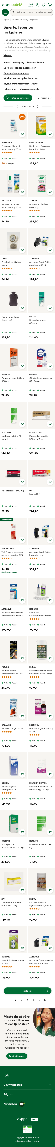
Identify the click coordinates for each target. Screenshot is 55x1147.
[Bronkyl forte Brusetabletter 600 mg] (13, 823)
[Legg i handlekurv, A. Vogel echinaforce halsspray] (50, 192)
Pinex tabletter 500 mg (12, 490)
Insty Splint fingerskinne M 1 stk (12, 962)
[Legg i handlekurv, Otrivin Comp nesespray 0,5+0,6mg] (50, 366)
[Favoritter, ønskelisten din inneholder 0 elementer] (43, 5)
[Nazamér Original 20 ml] (13, 708)
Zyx (4, 899)
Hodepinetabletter (25, 67)
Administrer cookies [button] (23, 1141)
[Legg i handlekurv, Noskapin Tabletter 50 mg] (50, 832)
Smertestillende (35, 62)
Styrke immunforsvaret (16, 83)
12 (45, 999)
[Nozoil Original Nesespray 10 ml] (13, 765)
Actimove (34, 258)
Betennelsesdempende (16, 73)
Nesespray (18, 62)
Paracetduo (35, 432)
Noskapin (6, 432)
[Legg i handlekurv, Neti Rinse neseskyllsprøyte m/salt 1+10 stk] (50, 600)
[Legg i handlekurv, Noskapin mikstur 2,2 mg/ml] (22, 424)
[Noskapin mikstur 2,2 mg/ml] (13, 415)
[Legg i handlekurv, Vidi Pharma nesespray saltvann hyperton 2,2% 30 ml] (22, 540)
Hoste (7, 62)
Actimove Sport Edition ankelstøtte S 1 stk (40, 264)
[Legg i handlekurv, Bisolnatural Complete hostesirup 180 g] (50, 134)
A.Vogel (33, 201)
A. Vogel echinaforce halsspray (39, 206)
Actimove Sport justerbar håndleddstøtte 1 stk (41, 962)
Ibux (32, 490)
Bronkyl (5, 841)
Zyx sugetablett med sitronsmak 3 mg (11, 904)
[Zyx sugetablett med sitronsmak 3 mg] (13, 881)
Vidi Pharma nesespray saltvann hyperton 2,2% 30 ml (12, 554)
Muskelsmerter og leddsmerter (21, 78)
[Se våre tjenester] (17, 1036)
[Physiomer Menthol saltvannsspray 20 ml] (13, 125)
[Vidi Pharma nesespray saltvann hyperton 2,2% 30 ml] (13, 531)
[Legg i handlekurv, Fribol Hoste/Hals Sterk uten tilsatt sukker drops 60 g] (50, 658)
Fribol (4, 258)
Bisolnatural (36, 142)
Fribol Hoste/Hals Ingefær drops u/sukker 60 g (40, 904)
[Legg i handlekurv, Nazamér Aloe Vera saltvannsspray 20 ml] (22, 192)
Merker (37, 1141)
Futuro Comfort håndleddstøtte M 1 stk (12, 672)
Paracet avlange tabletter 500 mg (13, 379)
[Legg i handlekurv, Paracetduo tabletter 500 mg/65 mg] (50, 424)
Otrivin (33, 374)
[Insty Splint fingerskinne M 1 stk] (13, 939)
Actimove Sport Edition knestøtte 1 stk (40, 553)
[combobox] (31, 12)
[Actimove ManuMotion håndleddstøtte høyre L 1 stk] (13, 592)
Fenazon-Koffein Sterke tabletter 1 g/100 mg (40, 788)
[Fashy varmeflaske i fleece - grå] (13, 299)
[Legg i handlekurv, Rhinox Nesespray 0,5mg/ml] (50, 308)
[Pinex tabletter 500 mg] (13, 473)
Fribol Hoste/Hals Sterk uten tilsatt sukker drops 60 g (40, 672)
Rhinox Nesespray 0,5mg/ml (37, 322)
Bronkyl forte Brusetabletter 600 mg (12, 846)
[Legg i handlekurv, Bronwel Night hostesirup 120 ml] (50, 716)
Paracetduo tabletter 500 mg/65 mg (39, 437)
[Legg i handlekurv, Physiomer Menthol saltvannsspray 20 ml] (22, 134)
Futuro (5, 667)
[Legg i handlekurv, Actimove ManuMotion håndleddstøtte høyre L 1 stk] (22, 600)
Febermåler (10, 88)
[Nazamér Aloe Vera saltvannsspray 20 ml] (13, 183)
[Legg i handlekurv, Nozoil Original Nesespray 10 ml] (22, 774)
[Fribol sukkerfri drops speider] (13, 241)
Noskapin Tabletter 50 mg (40, 846)
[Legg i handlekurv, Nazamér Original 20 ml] (22, 716)
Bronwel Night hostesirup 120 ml (41, 730)
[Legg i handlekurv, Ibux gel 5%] (50, 482)
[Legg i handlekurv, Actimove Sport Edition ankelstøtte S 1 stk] (50, 250)
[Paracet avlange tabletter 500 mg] (13, 357)
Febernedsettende (29, 88)
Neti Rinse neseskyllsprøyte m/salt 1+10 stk (40, 614)
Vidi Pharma (7, 548)
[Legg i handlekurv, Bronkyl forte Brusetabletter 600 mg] (22, 832)
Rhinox (33, 316)
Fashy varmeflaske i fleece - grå (10, 318)
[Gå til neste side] (38, 106)
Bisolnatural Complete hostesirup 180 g (39, 148)
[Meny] (5, 12)
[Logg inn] (37, 5)
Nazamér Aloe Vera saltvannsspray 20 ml (11, 206)
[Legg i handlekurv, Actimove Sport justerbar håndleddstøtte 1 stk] (50, 948)
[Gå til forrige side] (17, 106)
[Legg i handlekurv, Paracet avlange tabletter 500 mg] (22, 366)
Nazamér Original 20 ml (12, 728)
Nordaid (33, 609)
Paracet (5, 374)
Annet (35, 83)
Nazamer (6, 201)
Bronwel (34, 725)
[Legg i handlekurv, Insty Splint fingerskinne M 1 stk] (22, 948)
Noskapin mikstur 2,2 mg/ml (11, 437)
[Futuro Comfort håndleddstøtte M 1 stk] (13, 649)
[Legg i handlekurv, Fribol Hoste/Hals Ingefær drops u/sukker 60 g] (50, 890)
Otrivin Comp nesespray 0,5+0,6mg (40, 379)
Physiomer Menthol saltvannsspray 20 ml (11, 148)
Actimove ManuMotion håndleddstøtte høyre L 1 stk (12, 614)
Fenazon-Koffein (38, 783)
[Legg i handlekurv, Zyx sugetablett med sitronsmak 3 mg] (22, 890)
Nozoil (5, 783)
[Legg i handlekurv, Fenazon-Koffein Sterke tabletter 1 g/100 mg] (50, 774)
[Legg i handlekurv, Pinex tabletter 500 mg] (22, 482)
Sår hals (8, 67)
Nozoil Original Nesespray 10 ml (9, 788)
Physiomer (6, 142)
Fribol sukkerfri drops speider (11, 264)
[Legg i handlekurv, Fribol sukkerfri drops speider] (22, 250)
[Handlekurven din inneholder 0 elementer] (50, 5)
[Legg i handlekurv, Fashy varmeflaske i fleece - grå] (22, 308)
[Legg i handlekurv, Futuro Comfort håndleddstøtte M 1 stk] (22, 658)
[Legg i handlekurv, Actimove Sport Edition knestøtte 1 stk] (50, 540)
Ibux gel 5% (34, 494)
